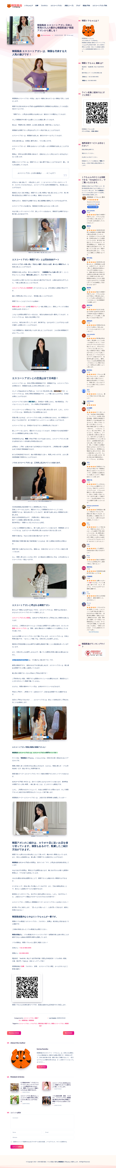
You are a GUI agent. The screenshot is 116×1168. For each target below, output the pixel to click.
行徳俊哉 (89, 576)
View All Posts (42, 1067)
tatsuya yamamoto (93, 505)
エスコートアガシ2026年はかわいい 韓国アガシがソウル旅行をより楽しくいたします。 (61, 1084)
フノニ (89, 603)
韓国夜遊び (25, 1020)
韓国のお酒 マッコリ (19, 306)
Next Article (68, 1033)
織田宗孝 (89, 305)
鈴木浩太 (89, 370)
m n (88, 523)
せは (88, 462)
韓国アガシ (47, 1023)
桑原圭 (89, 226)
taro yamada (91, 334)
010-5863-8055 (24, 953)
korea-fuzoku (42, 1049)
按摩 (36, 5)
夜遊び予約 (86, 5)
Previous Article (14, 1033)
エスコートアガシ (56, 5)
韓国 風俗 (41, 1023)
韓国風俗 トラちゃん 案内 (96, 197)
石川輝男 (89, 408)
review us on (92, 206)
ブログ (78, 5)
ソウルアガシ (34, 1023)
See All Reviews (94, 632)
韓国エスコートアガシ (57, 1023)
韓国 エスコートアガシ (19, 628)
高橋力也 (89, 480)
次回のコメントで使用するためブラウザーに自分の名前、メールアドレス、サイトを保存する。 (40, 1141)
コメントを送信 (17, 1146)
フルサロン (44, 5)
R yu (88, 555)
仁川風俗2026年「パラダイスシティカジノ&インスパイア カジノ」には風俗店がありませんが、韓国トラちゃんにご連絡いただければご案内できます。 (30, 1086)
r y (87, 592)
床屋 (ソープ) (69, 5)
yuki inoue (90, 401)
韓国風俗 (31, 1020)
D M (88, 544)
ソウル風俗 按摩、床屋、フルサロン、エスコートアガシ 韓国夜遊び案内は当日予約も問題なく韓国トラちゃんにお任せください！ (61, 1099)
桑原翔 (89, 287)
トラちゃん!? (28, 5)
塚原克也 (89, 567)
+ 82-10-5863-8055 (25, 948)
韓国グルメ (34, 306)
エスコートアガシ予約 (100, 5)
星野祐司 (89, 321)
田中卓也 (89, 258)
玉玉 (88, 389)
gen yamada (91, 210)
